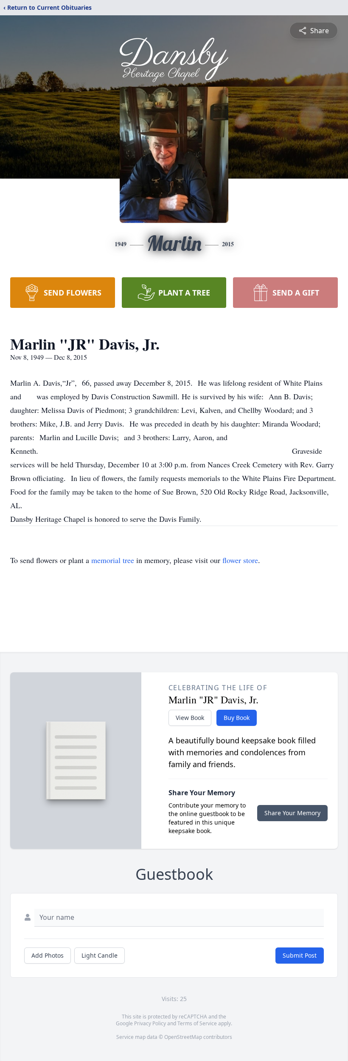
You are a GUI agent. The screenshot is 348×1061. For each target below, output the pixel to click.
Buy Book (237, 718)
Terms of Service (197, 1023)
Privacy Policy (150, 1023)
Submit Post (300, 955)
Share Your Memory (292, 813)
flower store (240, 560)
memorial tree (112, 560)
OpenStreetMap (183, 1037)
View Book (190, 718)
